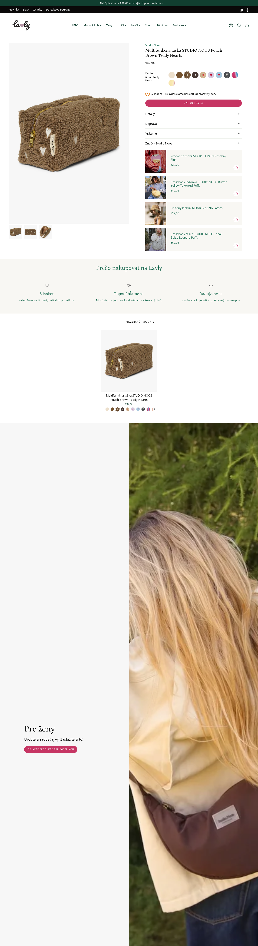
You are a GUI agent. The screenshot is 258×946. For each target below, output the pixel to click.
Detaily (150, 114)
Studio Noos (152, 45)
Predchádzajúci (8, 133)
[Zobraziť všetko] (154, 409)
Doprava (151, 124)
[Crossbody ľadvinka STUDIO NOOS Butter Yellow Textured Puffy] (155, 187)
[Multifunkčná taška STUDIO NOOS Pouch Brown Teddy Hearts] (129, 361)
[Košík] (247, 25)
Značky (37, 9)
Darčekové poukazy (58, 9)
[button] (75, 25)
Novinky (14, 9)
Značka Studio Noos (158, 143)
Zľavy (26, 9)
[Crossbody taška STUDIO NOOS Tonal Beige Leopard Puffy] (155, 239)
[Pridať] (236, 167)
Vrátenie (151, 133)
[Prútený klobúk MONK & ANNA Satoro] (155, 213)
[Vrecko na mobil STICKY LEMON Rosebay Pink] (155, 161)
